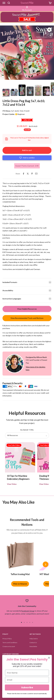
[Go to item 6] (46, 91)
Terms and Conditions (10, 642)
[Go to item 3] (22, 91)
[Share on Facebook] (23, 173)
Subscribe (27, 687)
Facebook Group (27, 611)
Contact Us (33, 642)
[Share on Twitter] (28, 173)
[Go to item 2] (14, 93)
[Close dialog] (49, 658)
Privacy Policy (7, 639)
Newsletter (33, 646)
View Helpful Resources (27, 309)
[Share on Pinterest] (32, 173)
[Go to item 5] (38, 91)
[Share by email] (36, 173)
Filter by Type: (27, 430)
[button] (27, 157)
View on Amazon (20, 584)
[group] (27, 17)
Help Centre (34, 639)
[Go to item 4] (30, 92)
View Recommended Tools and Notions (27, 318)
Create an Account (9, 646)
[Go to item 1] (6, 93)
